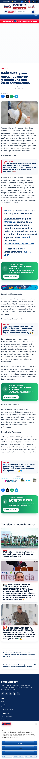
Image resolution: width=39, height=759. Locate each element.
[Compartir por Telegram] (16, 96)
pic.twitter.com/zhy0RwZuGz (19, 243)
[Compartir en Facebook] (3, 96)
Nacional (4, 68)
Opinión (3, 706)
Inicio (2, 701)
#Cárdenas (9, 222)
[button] (36, 724)
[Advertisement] (19, 43)
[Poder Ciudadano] (19, 6)
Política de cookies (7, 757)
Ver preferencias (19, 753)
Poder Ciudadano (10, 682)
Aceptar (19, 743)
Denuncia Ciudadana (7, 709)
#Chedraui (24, 237)
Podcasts (3, 704)
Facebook (4, 719)
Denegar (19, 748)
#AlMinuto (8, 211)
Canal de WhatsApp (6, 716)
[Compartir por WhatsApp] (12, 96)
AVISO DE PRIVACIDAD (18, 757)
